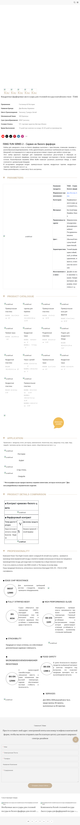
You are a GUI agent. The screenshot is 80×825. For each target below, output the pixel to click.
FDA (59, 568)
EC (55, 568)
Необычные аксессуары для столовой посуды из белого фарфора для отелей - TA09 (19, 809)
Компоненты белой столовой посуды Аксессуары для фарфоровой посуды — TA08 (58, 809)
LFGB (65, 568)
